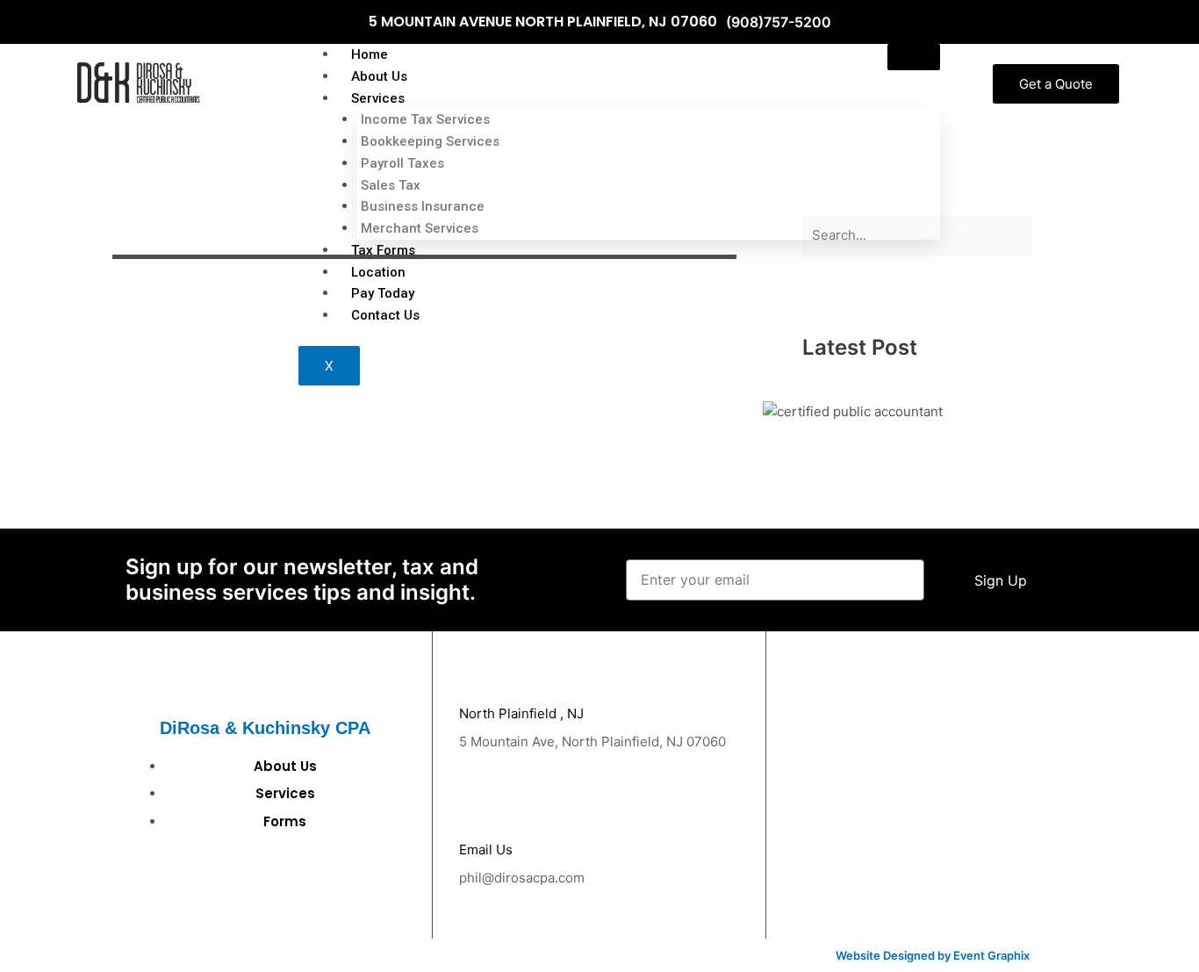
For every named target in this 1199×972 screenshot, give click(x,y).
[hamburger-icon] (913, 57)
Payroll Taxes (402, 163)
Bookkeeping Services (430, 141)
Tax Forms (383, 250)
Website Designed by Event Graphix (933, 955)
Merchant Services (419, 228)
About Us (379, 76)
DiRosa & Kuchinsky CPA (265, 728)
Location (378, 272)
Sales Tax (390, 185)
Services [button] (378, 98)
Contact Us (385, 315)
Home (369, 54)
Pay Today (382, 293)
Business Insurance (423, 206)
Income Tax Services (425, 119)
